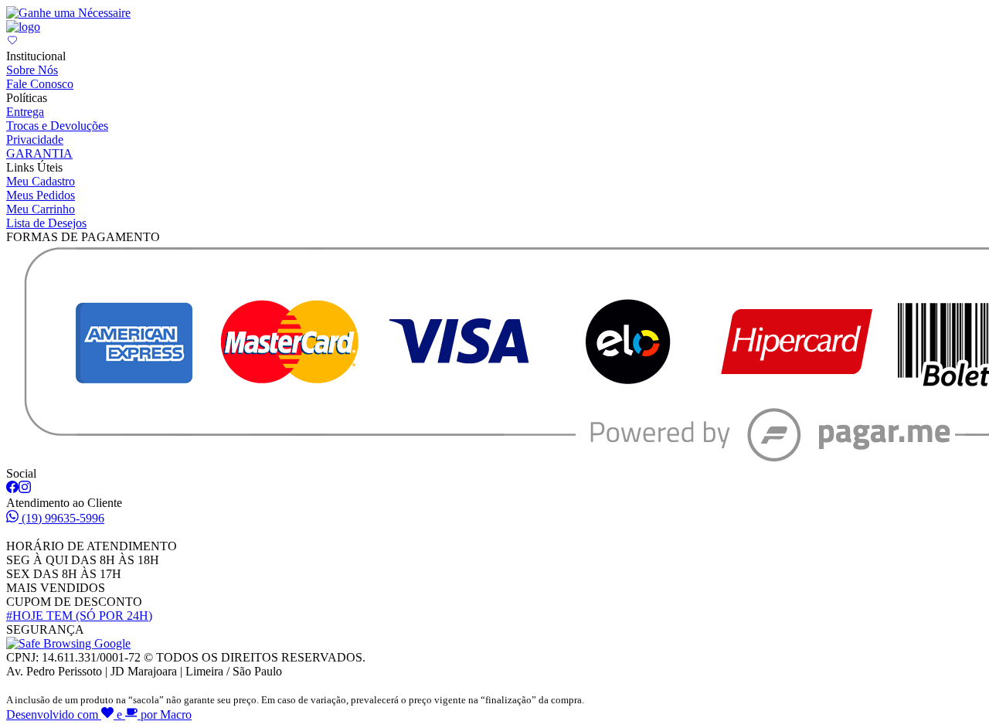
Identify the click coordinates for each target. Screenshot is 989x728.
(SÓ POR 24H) (79, 615)
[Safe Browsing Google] (68, 643)
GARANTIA (39, 153)
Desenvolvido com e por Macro (99, 714)
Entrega (25, 111)
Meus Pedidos (40, 195)
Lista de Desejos (46, 223)
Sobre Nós (32, 70)
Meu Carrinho (40, 209)
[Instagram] (25, 488)
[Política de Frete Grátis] (68, 12)
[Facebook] (12, 488)
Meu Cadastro (40, 181)
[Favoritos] (12, 42)
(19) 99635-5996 (63, 518)
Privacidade (34, 139)
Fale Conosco (39, 83)
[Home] (23, 26)
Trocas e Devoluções (57, 125)
